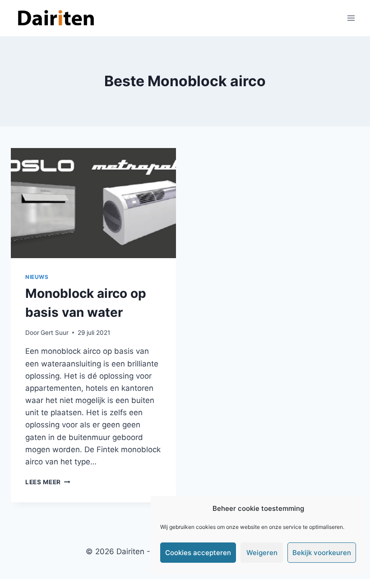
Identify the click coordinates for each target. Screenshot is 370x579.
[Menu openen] (350, 18)
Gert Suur (55, 332)
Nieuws (37, 276)
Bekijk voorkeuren (321, 552)
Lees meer (47, 482)
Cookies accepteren (198, 552)
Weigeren (262, 552)
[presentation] (93, 203)
